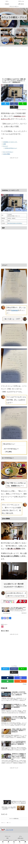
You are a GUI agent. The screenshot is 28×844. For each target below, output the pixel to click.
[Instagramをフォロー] (20, 677)
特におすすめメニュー (11, 148)
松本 (8, 630)
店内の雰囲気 (6, 154)
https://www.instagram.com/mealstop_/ (14, 223)
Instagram (14, 310)
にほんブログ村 (9, 829)
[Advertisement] (14, 62)
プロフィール (7, 836)
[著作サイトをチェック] (7, 677)
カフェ (3, 630)
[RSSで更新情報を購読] (20, 681)
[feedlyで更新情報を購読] (7, 681)
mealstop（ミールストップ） (10, 141)
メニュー (5, 146)
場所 (4, 144)
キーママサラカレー (8, 151)
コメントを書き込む (14, 818)
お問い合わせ (20, 838)
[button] (14, 107)
